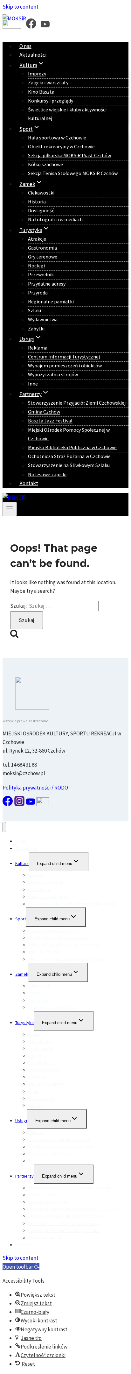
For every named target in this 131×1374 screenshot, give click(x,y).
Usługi (21, 1120)
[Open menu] (10, 509)
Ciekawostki (41, 192)
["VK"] (12, 26)
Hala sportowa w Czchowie (57, 137)
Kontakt (28, 483)
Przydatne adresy (47, 283)
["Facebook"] (31, 26)
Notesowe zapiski (47, 474)
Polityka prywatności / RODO (35, 787)
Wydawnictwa (43, 319)
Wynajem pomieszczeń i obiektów (65, 366)
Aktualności (32, 54)
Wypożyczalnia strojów (53, 375)
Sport (20, 919)
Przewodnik (41, 275)
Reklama (37, 347)
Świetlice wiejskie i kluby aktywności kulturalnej (67, 113)
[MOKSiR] (14, 497)
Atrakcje (37, 239)
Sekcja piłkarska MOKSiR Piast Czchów (69, 155)
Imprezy (37, 74)
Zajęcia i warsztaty (48, 83)
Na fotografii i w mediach (55, 219)
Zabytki (36, 328)
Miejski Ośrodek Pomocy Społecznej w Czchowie (69, 434)
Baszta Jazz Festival (50, 421)
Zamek (21, 974)
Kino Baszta (41, 92)
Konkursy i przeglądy (50, 100)
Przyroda (38, 292)
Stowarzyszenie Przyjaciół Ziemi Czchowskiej (77, 403)
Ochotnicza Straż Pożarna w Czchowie (69, 456)
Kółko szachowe (45, 164)
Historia (37, 201)
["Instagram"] (19, 804)
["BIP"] (43, 804)
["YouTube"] (45, 26)
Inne (33, 383)
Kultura (22, 863)
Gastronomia (42, 247)
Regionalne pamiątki (51, 301)
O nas (25, 46)
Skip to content (20, 6)
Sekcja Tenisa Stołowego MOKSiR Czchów (73, 173)
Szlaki (34, 311)
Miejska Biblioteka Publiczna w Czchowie (72, 447)
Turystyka (24, 1022)
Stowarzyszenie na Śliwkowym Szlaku (69, 465)
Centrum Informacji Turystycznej (64, 357)
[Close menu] (4, 827)
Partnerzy (24, 1176)
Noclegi (36, 266)
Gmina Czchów (44, 412)
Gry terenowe (42, 256)
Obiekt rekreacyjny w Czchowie (61, 146)
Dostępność (41, 211)
